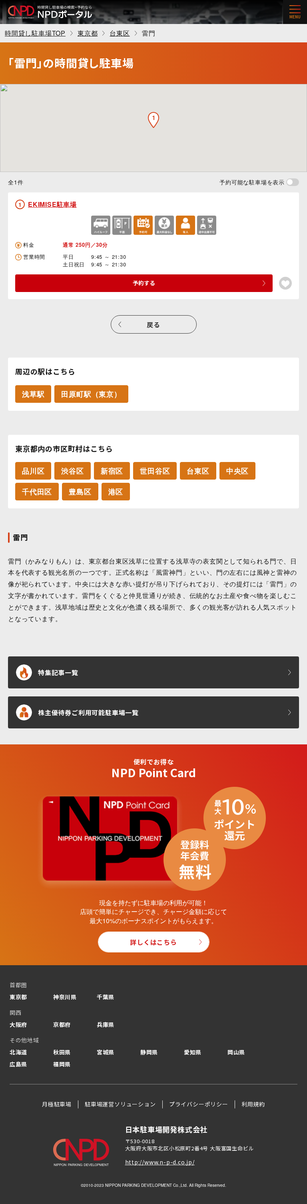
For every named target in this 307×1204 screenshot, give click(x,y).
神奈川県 (65, 997)
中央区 (237, 471)
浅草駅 (33, 394)
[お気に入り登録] (285, 283)
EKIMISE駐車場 (52, 204)
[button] (153, 120)
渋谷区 (72, 471)
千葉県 (105, 997)
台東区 (198, 471)
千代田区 (37, 491)
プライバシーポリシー (198, 1104)
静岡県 (149, 1052)
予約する (144, 283)
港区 (116, 491)
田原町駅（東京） (91, 394)
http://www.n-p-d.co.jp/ (160, 1162)
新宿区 (112, 471)
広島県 (18, 1064)
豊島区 (80, 491)
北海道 (18, 1052)
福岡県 (62, 1064)
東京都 (18, 997)
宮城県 (105, 1052)
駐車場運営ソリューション (120, 1104)
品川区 (33, 471)
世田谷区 (155, 471)
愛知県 (192, 1052)
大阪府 (18, 1024)
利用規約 (253, 1104)
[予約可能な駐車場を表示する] (292, 182)
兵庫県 (105, 1024)
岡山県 (236, 1052)
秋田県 (62, 1052)
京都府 (62, 1024)
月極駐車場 (57, 1104)
